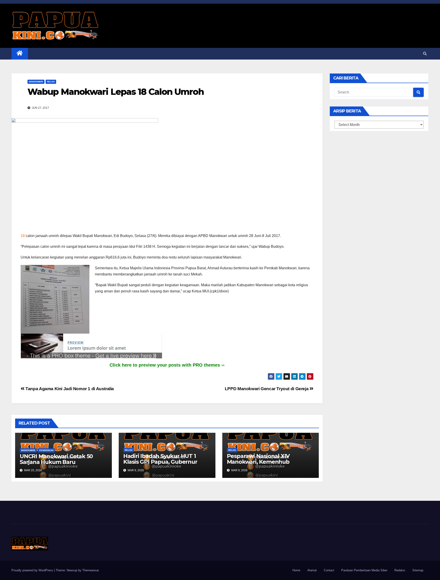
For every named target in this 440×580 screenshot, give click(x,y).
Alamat (312, 570)
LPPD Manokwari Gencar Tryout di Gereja (267, 388)
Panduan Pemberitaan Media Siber (364, 570)
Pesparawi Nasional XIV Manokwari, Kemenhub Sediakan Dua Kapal (258, 462)
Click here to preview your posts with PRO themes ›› (167, 365)
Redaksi (399, 570)
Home (296, 570)
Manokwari (36, 81)
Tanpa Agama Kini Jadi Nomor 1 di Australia (69, 388)
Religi (51, 81)
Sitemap (417, 570)
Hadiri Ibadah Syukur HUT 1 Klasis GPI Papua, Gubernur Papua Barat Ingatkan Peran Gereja (161, 465)
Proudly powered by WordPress (32, 570)
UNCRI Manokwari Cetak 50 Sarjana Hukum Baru (56, 459)
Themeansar (90, 570)
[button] (425, 54)
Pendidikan (46, 450)
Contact (329, 570)
